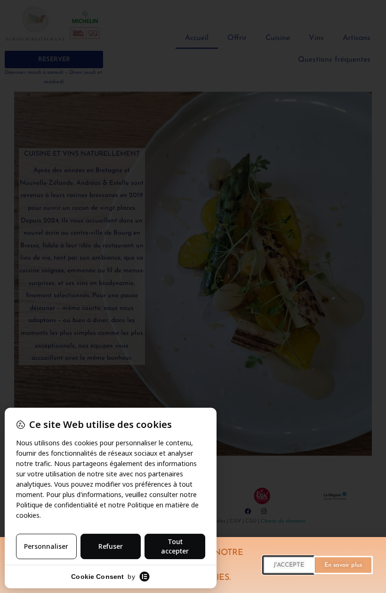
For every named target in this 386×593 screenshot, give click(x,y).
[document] (193, 296)
